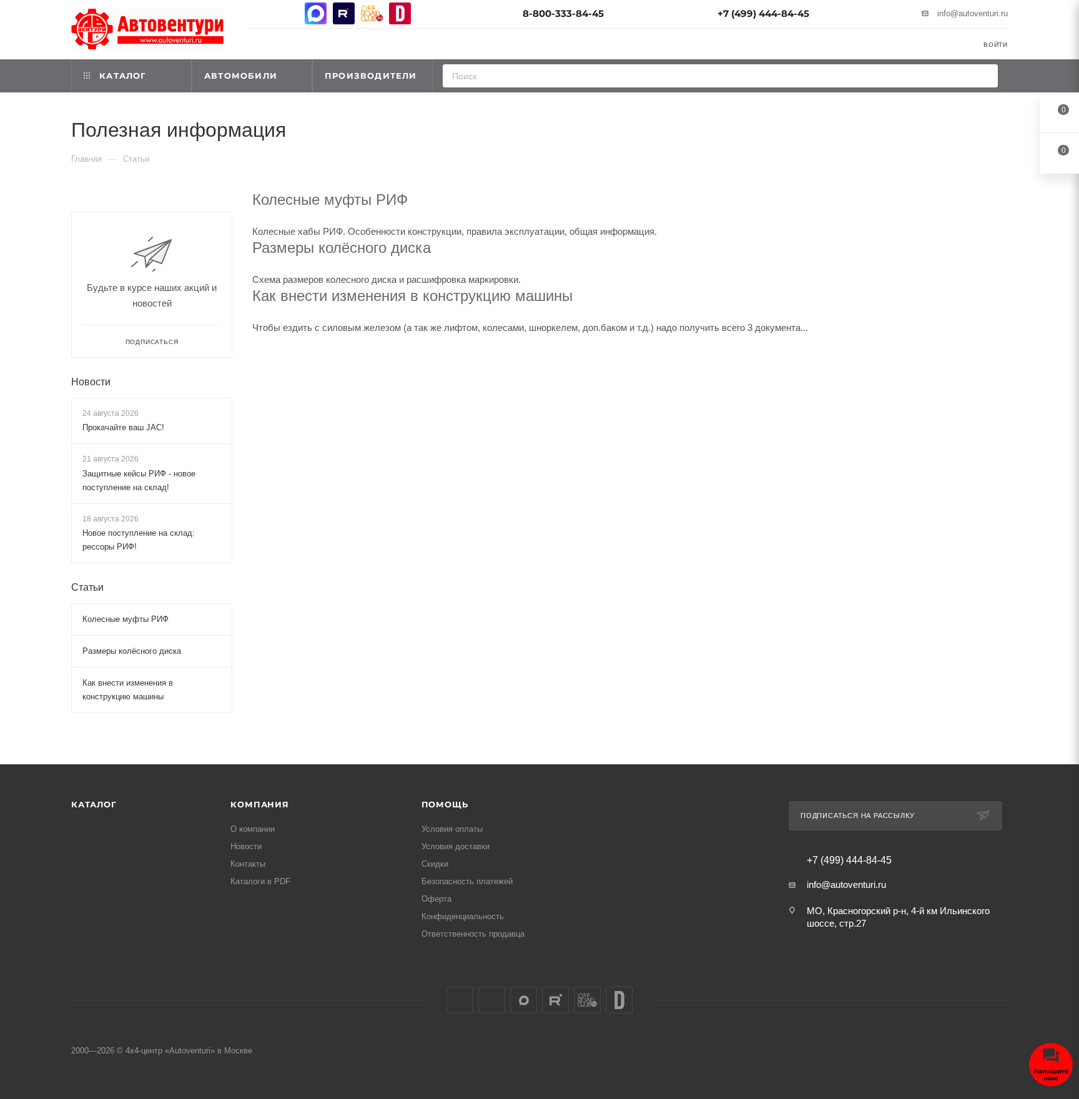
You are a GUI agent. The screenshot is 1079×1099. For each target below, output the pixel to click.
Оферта (436, 899)
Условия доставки (455, 846)
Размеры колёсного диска (341, 247)
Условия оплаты (452, 829)
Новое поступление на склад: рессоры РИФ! (138, 539)
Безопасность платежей (467, 881)
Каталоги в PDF (260, 881)
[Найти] (984, 75)
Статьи (87, 587)
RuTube (344, 13)
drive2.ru (400, 13)
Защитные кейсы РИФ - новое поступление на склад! (138, 480)
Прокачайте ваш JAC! (123, 427)
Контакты (247, 864)
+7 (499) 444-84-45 (763, 13)
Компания (259, 804)
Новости (91, 382)
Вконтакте (259, 13)
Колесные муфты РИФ (330, 199)
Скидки (434, 864)
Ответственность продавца (473, 934)
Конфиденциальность (462, 916)
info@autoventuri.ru (972, 13)
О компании (252, 829)
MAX (316, 13)
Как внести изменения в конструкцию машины (412, 295)
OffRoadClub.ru (372, 13)
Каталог (94, 804)
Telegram (287, 13)
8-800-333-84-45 (563, 13)
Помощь (444, 804)
